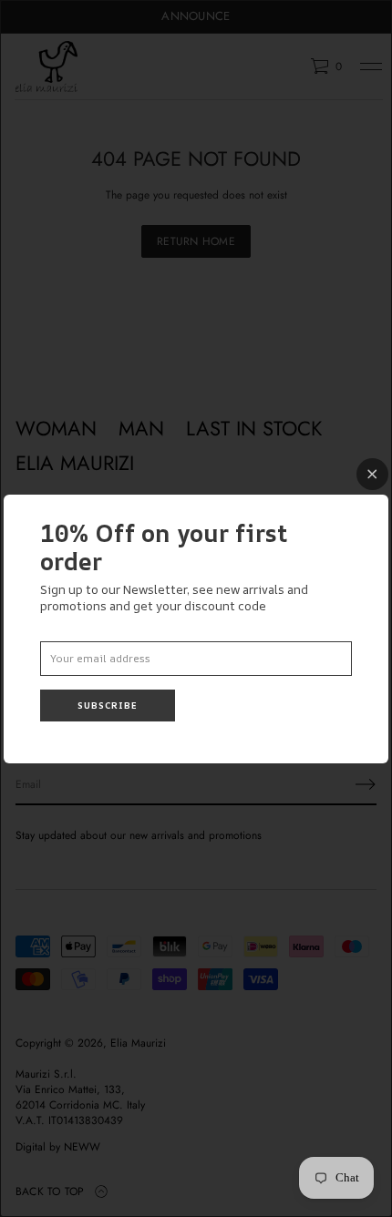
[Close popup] (372, 474)
